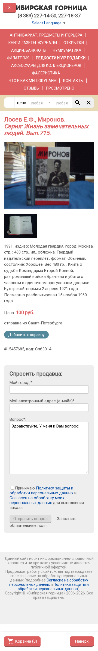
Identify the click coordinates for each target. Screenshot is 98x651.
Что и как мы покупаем (33, 80)
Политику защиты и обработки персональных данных (41, 490)
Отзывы (31, 88)
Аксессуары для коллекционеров (46, 65)
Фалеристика (46, 73)
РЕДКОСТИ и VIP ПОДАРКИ (60, 58)
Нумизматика (67, 50)
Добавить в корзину (26, 335)
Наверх (81, 641)
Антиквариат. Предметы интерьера (46, 35)
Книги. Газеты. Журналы (32, 43)
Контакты (73, 80)
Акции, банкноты (28, 50)
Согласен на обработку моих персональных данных (37, 500)
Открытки (73, 43)
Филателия (18, 58)
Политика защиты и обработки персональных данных (53, 586)
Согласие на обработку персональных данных (48, 582)
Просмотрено (60, 88)
